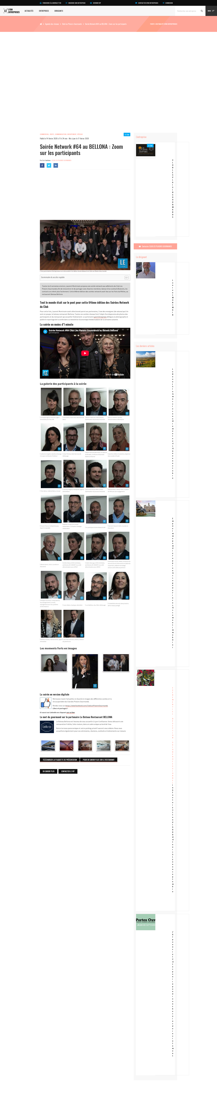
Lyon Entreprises (100, 317)
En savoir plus (48, 771)
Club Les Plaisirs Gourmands (72, 24)
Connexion (169, 3)
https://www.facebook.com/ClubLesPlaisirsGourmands (86, 705)
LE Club (127, 134)
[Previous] (44, 671)
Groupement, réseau (75, 134)
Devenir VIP (97, 3)
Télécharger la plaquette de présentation (60, 759)
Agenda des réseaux (52, 24)
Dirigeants (58, 10)
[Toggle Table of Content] (125, 278)
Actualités (29, 10)
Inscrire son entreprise (76, 3)
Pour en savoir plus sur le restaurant (98, 759)
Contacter (157, 246)
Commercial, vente (47, 134)
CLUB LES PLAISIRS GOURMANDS (61, 160)
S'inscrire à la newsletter (52, 3)
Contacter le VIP (68, 771)
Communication (60, 134)
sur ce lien (70, 712)
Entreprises (44, 10)
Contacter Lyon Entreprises (148, 3)
